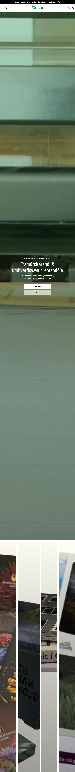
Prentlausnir (38, 286)
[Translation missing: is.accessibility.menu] (2, 8)
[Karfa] (73, 8)
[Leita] (6, 8)
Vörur (37, 292)
